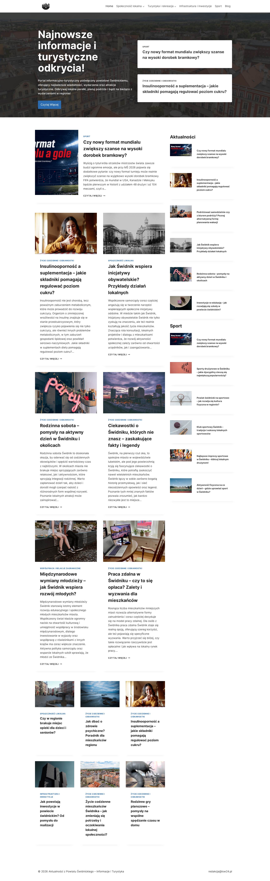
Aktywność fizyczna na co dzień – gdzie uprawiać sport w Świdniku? (212, 488)
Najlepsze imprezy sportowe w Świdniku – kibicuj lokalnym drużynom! (213, 459)
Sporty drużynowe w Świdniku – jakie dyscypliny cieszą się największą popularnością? (213, 372)
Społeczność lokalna (121, 260)
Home (109, 6)
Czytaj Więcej (51, 359)
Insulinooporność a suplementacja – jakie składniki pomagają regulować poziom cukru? (63, 279)
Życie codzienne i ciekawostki (159, 81)
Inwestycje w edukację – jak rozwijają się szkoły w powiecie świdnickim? (212, 306)
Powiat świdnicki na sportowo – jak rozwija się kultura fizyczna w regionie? (213, 401)
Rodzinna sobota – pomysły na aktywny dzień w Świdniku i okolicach (213, 277)
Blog (227, 6)
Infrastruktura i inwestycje (195, 6)
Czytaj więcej (94, 195)
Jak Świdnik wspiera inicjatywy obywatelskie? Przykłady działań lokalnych (130, 279)
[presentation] (56, 162)
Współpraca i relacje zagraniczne (60, 568)
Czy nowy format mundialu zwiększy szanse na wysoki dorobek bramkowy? (112, 148)
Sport (218, 6)
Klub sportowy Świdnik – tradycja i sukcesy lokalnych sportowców (212, 430)
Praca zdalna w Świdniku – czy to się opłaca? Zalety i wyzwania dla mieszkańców (130, 587)
